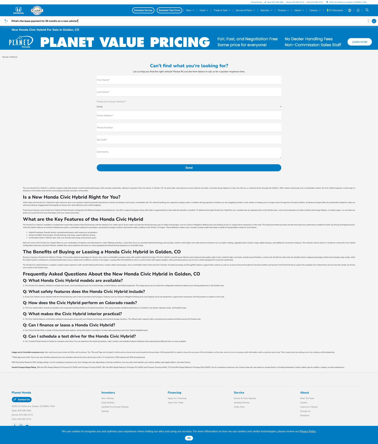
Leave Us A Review (309, 406)
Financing (174, 393)
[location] (327, 2)
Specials (105, 411)
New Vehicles (107, 398)
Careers (303, 402)
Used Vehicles (107, 402)
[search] (367, 10)
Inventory (108, 393)
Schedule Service (241, 402)
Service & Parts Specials (245, 398)
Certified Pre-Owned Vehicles (115, 406)
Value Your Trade (175, 402)
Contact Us (23, 399)
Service (239, 393)
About (304, 393)
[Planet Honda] (37, 10)
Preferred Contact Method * (111, 101)
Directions (304, 415)
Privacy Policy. (308, 431)
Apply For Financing (177, 398)
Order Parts (239, 406)
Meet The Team (307, 398)
